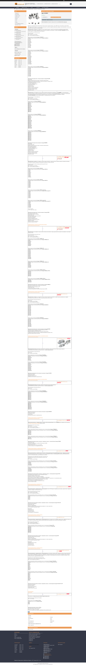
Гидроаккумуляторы (32, 638)
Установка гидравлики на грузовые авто (34, 636)
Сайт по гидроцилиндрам (18, 638)
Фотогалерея (17, 14)
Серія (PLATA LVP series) (62, 486)
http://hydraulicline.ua (18, 41)
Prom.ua (47, 663)
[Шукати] (71, 4)
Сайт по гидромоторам (18, 637)
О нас (32, 7)
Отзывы (16, 22)
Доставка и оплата (45, 7)
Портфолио (17, 13)
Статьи (16, 19)
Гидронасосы (31, 640)
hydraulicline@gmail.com (19, 42)
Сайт (15, 636)
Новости (16, 18)
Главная (17, 7)
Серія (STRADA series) (62, 420)
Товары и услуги (24, 7)
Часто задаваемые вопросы (19, 23)
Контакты (38, 7)
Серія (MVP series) (60, 517)
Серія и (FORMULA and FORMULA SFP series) (64, 227)
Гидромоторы (31, 639)
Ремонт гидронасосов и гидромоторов (34, 637)
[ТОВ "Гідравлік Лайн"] (19, 4)
